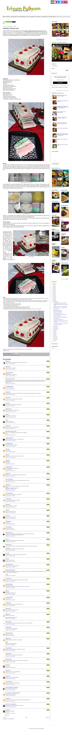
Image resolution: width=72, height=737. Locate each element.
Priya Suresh (7, 578)
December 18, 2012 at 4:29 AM (10, 684)
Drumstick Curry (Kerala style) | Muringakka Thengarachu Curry (62, 123)
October (55, 327)
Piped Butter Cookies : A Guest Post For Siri (60, 307)
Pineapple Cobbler (56, 318)
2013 (54, 299)
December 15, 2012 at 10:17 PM (10, 411)
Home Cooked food (8, 386)
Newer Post (5, 717)
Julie (6, 590)
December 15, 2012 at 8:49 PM (10, 375)
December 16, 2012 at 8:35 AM (10, 490)
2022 (54, 288)
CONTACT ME (44, 16)
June (54, 332)
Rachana (6, 676)
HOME (4, 16)
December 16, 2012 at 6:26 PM (10, 550)
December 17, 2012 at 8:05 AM (10, 618)
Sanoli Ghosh (7, 544)
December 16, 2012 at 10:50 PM (10, 575)
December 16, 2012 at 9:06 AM (10, 495)
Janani (6, 403)
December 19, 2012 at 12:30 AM (10, 695)
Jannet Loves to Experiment (9, 704)
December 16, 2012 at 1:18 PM (10, 529)
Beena (6, 449)
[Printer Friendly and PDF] (9, 22)
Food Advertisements (59, 39)
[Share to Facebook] (17, 353)
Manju (6, 510)
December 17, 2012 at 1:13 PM (10, 635)
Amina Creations (8, 479)
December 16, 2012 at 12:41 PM (10, 518)
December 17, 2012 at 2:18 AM (10, 594)
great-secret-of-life (8, 372)
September (55, 328)
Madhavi (6, 614)
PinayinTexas (7, 659)
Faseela (6, 504)
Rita (6, 539)
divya (6, 558)
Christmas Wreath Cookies (57, 310)
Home (26, 717)
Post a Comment (6, 715)
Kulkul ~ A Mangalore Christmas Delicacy (59, 314)
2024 (54, 286)
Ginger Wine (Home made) (57, 324)
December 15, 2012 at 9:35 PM (10, 400)
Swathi (6, 454)
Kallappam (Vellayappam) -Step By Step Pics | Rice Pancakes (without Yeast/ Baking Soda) (62, 134)
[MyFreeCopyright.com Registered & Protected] (59, 87)
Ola (6, 420)
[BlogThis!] (15, 353)
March (55, 336)
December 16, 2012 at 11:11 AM (10, 512)
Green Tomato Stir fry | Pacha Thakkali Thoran (60, 323)
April (54, 335)
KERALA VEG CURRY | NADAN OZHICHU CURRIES (62, 95)
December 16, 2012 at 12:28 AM (10, 440)
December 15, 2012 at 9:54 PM (10, 405)
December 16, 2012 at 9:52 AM (10, 501)
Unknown (6, 366)
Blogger (43, 728)
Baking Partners (5, 30)
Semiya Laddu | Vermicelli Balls (58, 319)
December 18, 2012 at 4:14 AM (10, 678)
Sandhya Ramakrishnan (9, 570)
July (54, 331)
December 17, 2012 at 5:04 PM (10, 656)
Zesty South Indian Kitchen (27, 349)
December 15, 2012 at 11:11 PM (10, 428)
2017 (54, 295)
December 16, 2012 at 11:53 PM (10, 581)
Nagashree (7, 608)
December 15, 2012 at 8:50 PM (10, 383)
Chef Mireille (7, 521)
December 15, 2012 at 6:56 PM (10, 363)
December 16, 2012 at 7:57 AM (10, 481)
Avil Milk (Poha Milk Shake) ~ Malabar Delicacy (61, 112)
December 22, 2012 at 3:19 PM (10, 713)
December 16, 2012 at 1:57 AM (10, 470)
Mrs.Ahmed (7, 498)
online (52, 348)
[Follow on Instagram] (3, 23)
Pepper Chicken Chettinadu (57, 311)
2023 (54, 287)
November (55, 326)
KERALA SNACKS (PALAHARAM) (62, 128)
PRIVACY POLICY (52, 16)
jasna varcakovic (8, 597)
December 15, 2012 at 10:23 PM (10, 422)
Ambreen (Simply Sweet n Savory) (10, 687)
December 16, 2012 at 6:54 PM (10, 555)
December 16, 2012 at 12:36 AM (10, 446)
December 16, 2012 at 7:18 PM (10, 561)
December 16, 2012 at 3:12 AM (10, 476)
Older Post (47, 717)
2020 (54, 291)
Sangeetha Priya (8, 584)
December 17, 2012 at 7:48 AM (10, 611)
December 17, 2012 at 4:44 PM (10, 650)
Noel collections (7, 462)
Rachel (6, 664)
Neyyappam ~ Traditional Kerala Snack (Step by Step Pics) (62, 117)
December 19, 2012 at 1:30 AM (10, 701)
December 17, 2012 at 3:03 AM (10, 605)
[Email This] (14, 353)
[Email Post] (12, 353)
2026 (54, 283)
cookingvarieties (8, 532)
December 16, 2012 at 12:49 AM (10, 457)
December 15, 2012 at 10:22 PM (10, 417)
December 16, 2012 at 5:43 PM (10, 541)
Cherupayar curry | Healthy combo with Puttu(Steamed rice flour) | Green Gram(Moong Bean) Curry (63, 107)
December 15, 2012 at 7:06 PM (10, 369)
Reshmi (6, 460)
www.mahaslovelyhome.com (10, 431)
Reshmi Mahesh (8, 443)
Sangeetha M (7, 621)
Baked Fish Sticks (56, 309)
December (55, 301)
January (55, 339)
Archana (6, 709)
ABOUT (8, 16)
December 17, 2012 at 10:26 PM (10, 667)
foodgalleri (7, 638)
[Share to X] (16, 353)
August (55, 330)
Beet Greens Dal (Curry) (57, 315)
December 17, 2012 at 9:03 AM (10, 624)
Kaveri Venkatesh (8, 493)
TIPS (28, 16)
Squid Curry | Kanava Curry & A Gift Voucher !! (60, 306)
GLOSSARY (38, 16)
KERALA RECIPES (21, 16)
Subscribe (60, 82)
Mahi (6, 414)
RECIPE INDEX (14, 16)
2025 (54, 284)
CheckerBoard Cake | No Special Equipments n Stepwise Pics (20, 586)
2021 (54, 290)
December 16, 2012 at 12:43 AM (10, 451)
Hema (6, 553)
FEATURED (32, 16)
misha (6, 515)
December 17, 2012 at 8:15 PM (10, 661)
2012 (54, 300)
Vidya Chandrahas (8, 564)
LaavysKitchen (7, 681)
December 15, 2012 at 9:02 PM (10, 394)
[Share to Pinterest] (18, 353)
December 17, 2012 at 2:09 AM (10, 587)
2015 (54, 296)
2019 (54, 292)
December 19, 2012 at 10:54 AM (10, 706)
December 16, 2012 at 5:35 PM (10, 536)
